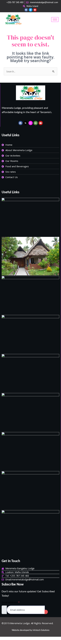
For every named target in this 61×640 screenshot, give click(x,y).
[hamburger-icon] (55, 19)
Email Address (11, 602)
